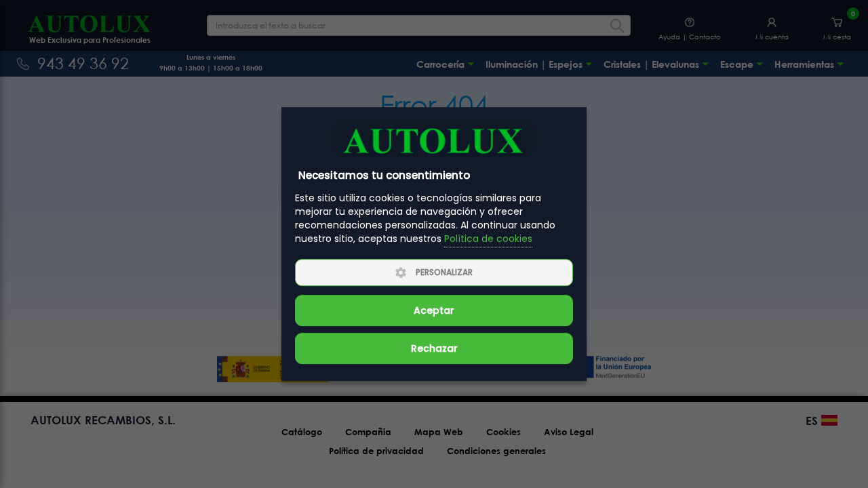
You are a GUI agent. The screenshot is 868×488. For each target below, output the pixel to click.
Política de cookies (488, 239)
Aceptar (434, 310)
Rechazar (434, 348)
